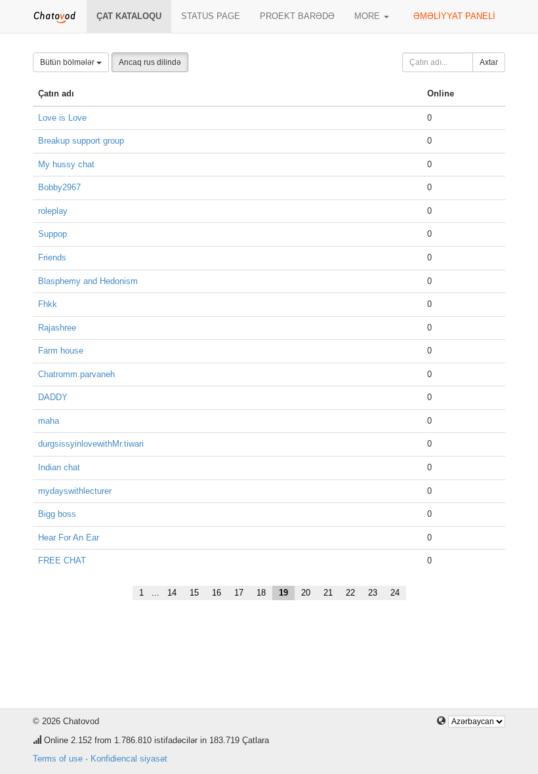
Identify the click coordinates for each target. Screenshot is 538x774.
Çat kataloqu (128, 16)
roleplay (53, 211)
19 (283, 593)
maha (48, 421)
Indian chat (59, 467)
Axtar (489, 62)
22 (350, 593)
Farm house (60, 351)
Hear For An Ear (68, 537)
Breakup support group (81, 141)
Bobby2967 (59, 187)
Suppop (52, 234)
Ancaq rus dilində (150, 62)
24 (395, 593)
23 (372, 593)
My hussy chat (66, 164)
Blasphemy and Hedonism (88, 281)
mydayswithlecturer (75, 491)
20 (305, 593)
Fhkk (47, 304)
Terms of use (58, 759)
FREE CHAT (62, 560)
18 (261, 593)
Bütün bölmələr (68, 62)
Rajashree (57, 328)
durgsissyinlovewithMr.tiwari (91, 444)
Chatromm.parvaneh (76, 374)
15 (194, 593)
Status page (210, 16)
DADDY (53, 397)
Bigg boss (57, 514)
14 (171, 593)
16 (216, 593)
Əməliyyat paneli (454, 16)
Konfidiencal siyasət (129, 759)
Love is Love (62, 118)
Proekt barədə (297, 16)
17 (238, 593)
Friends (52, 257)
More (368, 16)
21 (328, 593)
